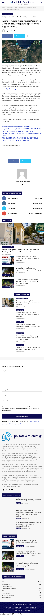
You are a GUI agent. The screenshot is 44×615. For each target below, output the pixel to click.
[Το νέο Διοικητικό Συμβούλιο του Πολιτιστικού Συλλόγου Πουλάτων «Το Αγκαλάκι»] (22, 234)
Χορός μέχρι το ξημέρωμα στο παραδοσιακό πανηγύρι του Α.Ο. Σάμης (28, 269)
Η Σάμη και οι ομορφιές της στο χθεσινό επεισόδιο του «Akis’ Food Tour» (28, 500)
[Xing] (22, 184)
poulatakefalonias (13, 31)
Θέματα (18, 503)
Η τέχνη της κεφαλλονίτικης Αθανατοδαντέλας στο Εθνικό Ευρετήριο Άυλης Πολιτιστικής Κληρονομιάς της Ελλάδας (28, 513)
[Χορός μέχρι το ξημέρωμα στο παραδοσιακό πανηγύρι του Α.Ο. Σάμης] (8, 272)
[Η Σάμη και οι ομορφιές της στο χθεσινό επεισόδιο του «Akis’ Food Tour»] (8, 503)
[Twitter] (9, 490)
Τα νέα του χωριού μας (8, 247)
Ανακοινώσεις (10, 7)
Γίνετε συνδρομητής (35, 213)
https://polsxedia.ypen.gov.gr (12, 89)
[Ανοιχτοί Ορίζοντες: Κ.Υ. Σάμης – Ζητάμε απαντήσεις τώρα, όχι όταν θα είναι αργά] (8, 260)
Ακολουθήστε (37, 203)
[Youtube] (12, 490)
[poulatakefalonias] (4, 30)
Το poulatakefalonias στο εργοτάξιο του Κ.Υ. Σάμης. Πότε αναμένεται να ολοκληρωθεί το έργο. (29, 524)
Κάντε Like (38, 198)
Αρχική (3, 7)
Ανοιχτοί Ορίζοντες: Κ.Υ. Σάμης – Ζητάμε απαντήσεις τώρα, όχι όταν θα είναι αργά (27, 258)
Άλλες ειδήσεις (6, 263)
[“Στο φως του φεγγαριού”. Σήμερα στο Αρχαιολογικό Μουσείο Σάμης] (8, 349)
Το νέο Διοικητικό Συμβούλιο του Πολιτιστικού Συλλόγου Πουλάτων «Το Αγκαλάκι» (20, 250)
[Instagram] (6, 490)
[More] (28, 36)
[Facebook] (3, 490)
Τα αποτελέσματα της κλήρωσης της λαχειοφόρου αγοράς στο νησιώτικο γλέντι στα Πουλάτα (27, 281)
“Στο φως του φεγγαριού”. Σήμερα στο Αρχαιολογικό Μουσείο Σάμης (28, 348)
